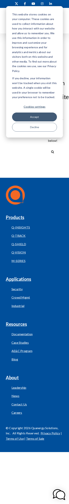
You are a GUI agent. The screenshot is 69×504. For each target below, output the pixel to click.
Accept (34, 116)
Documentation (22, 334)
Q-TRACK (19, 235)
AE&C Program (22, 351)
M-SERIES (18, 261)
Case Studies (20, 342)
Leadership (19, 387)
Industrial (18, 306)
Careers (17, 412)
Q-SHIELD (19, 244)
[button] (59, 494)
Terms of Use (15, 438)
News (15, 396)
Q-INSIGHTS (21, 227)
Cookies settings (34, 106)
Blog (15, 359)
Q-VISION (19, 252)
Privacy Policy (50, 433)
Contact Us (19, 404)
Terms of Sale (35, 438)
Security (17, 289)
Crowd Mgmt (21, 297)
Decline (34, 127)
